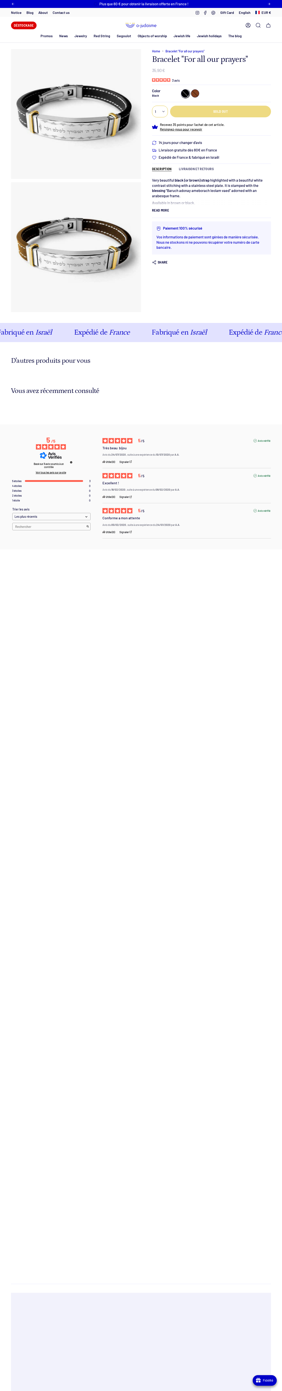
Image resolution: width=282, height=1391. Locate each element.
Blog (29, 12)
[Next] (269, 4)
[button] (63, 35)
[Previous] (13, 4)
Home (156, 51)
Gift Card (227, 12)
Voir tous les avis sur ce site (51, 472)
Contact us (61, 12)
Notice (16, 12)
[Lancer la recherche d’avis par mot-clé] (87, 527)
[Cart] (268, 25)
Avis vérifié (264, 440)
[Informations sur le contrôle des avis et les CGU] (71, 462)
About (43, 12)
